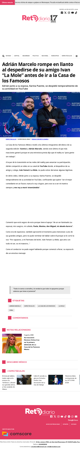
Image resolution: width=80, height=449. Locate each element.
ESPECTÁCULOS (67, 55)
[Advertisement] (40, 39)
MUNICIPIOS (55, 55)
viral (11, 310)
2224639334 (43, 444)
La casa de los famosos (46, 306)
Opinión (65, 424)
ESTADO (8, 55)
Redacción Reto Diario (40, 139)
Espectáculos (29, 306)
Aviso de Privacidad (53, 424)
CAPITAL (16, 55)
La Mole (61, 306)
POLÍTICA (36, 55)
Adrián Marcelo (15, 306)
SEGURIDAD (26, 55)
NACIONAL (45, 55)
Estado (73, 424)
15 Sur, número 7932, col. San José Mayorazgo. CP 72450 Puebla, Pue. (58, 442)
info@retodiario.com (53, 446)
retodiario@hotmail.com (39, 446)
